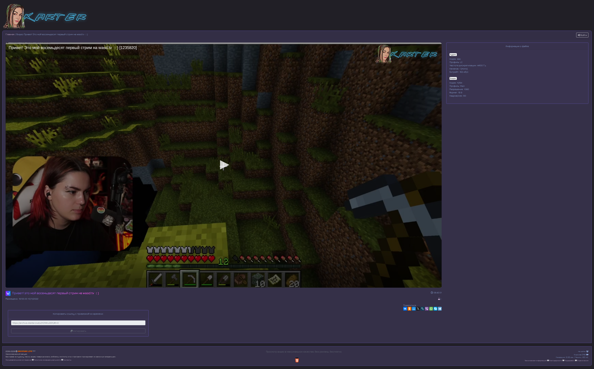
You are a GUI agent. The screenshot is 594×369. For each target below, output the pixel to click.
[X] (418, 309)
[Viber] (427, 309)
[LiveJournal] (422, 309)
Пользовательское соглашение (18, 360)
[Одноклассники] (409, 309)
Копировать (79, 331)
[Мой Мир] (414, 309)
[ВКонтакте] (405, 309)
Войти (583, 35)
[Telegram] (440, 309)
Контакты (67, 360)
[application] (224, 165)
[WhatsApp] (431, 309)
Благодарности (555, 360)
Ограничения (582, 360)
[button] (223, 165)
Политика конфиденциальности (47, 360)
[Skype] (435, 309)
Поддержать (570, 360)
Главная (10, 34)
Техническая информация (536, 360)
